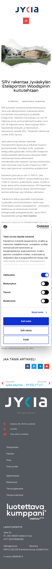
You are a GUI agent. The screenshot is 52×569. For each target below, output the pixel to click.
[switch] (45, 283)
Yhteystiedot (12, 447)
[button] (27, 366)
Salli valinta (26, 330)
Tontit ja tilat (12, 466)
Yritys (8, 460)
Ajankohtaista (28, 101)
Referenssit (11, 482)
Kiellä (26, 339)
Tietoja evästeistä (14, 495)
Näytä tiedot (37, 312)
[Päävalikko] (26, 21)
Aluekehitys (40, 101)
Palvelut (10, 454)
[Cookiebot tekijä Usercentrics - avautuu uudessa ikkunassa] (37, 227)
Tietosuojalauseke (14, 489)
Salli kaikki (26, 321)
